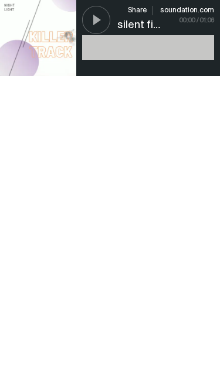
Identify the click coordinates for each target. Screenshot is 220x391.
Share (137, 10)
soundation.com (187, 10)
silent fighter (148, 25)
